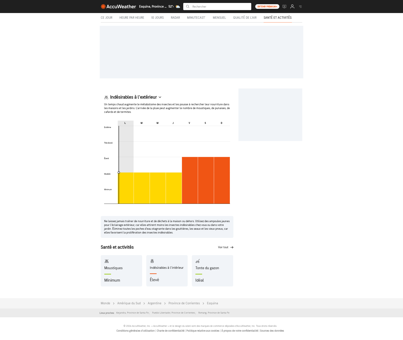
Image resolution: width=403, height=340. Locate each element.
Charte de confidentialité (171, 330)
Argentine (154, 303)
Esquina (212, 303)
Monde (105, 303)
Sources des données (272, 330)
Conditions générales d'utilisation (135, 330)
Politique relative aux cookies (203, 330)
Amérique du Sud (129, 303)
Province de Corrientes (184, 303)
